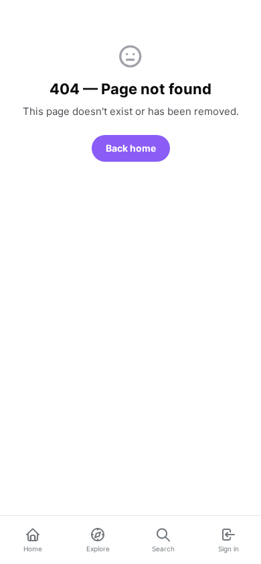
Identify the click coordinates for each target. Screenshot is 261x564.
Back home (131, 148)
